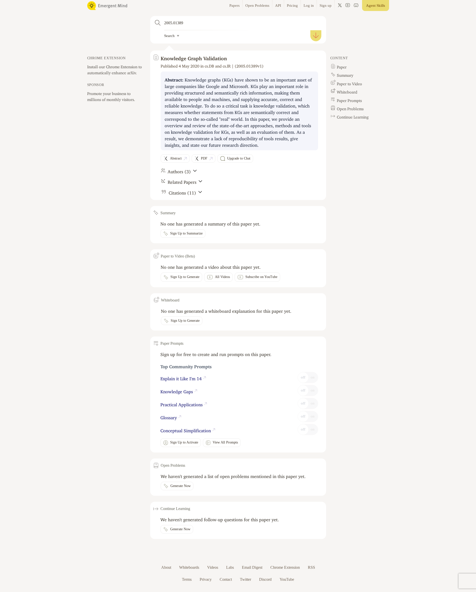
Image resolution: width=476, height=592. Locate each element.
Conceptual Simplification (186, 429)
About (166, 567)
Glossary (169, 416)
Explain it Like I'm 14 (181, 377)
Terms (187, 579)
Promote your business (106, 92)
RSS (311, 567)
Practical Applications (182, 403)
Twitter (245, 579)
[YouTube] (348, 5)
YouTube (287, 579)
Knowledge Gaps (177, 390)
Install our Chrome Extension (112, 65)
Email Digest (252, 567)
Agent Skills (375, 6)
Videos (212, 567)
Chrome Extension (285, 567)
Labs (230, 567)
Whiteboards (189, 567)
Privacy (206, 579)
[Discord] (356, 5)
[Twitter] (340, 5)
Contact (226, 579)
